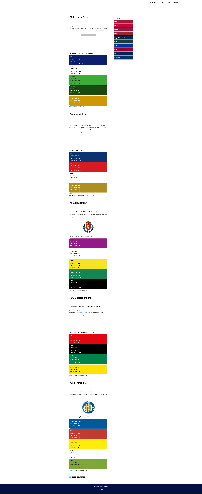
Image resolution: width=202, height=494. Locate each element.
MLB (115, 50)
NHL (115, 34)
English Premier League (121, 38)
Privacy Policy (106, 486)
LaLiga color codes (79, 31)
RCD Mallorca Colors (80, 297)
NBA (115, 22)
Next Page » (82, 477)
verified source (72, 106)
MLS (115, 42)
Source (70, 193)
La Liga (116, 46)
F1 (115, 54)
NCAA (116, 30)
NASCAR (117, 58)
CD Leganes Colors (79, 17)
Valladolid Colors (78, 202)
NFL (115, 26)
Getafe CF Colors (78, 383)
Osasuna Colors (77, 114)
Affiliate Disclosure (101, 489)
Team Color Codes (6, 2)
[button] (179, 2)
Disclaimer (101, 486)
